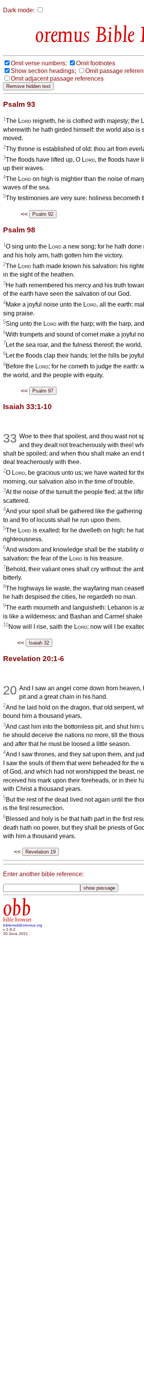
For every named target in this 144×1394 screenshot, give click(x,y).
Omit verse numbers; (39, 63)
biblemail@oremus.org (22, 925)
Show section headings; (43, 71)
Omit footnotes (95, 63)
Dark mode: (19, 10)
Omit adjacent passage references (57, 78)
